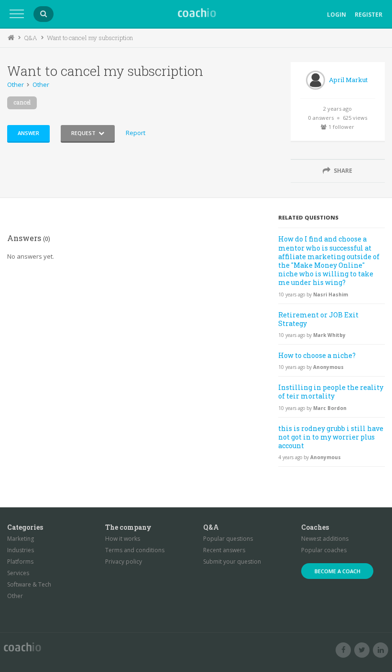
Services (18, 573)
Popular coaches (324, 550)
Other (15, 84)
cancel (22, 102)
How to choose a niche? (317, 355)
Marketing (20, 539)
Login (336, 14)
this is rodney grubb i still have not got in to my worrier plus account (330, 437)
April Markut (348, 79)
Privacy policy (123, 561)
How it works (122, 539)
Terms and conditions (134, 550)
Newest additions (324, 539)
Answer (28, 132)
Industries (20, 550)
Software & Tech (29, 584)
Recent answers (224, 550)
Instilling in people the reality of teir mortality (330, 391)
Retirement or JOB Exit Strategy (318, 319)
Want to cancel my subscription (90, 37)
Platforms (20, 561)
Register (368, 14)
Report (135, 132)
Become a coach (337, 571)
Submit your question (232, 561)
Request (83, 132)
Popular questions (228, 539)
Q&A (30, 37)
